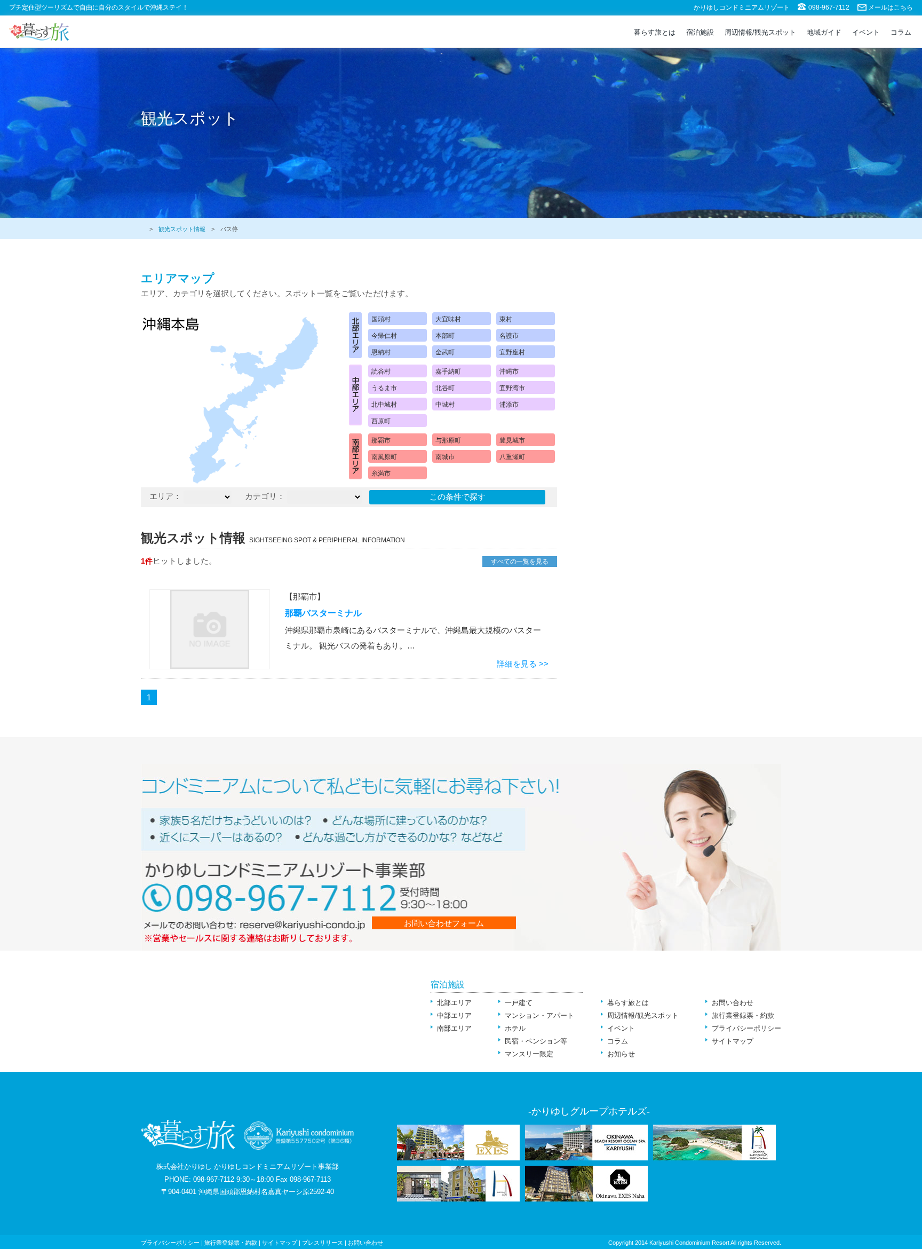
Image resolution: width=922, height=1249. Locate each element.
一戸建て (518, 1003)
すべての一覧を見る (520, 561)
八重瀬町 (512, 457)
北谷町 (445, 388)
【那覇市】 (305, 596)
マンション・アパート (539, 1015)
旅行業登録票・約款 (743, 1015)
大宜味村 (448, 319)
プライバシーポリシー (746, 1028)
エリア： (165, 496)
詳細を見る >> (523, 663)
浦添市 (509, 404)
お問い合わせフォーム (444, 923)
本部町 (445, 335)
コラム (901, 32)
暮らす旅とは (654, 32)
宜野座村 (512, 352)
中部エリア (454, 1015)
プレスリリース (322, 1242)
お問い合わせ (732, 1003)
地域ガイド (824, 32)
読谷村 (381, 371)
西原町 (381, 421)
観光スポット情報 (181, 229)
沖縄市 (509, 371)
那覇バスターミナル (323, 613)
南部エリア (454, 1028)
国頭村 (381, 319)
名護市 (509, 335)
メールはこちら (890, 7)
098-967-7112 (828, 7)
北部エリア (454, 1003)
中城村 (445, 404)
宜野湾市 (512, 388)
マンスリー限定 (529, 1054)
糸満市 (381, 473)
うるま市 (384, 388)
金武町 (445, 352)
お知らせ (621, 1054)
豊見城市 (512, 440)
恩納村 (381, 352)
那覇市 (381, 440)
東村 (505, 319)
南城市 (445, 457)
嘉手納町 (448, 371)
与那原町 (448, 440)
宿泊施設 (700, 32)
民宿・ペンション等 (536, 1041)
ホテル (515, 1028)
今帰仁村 (384, 335)
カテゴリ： (265, 496)
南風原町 (384, 457)
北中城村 (384, 404)
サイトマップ (732, 1041)
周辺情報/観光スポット (760, 32)
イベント (866, 32)
